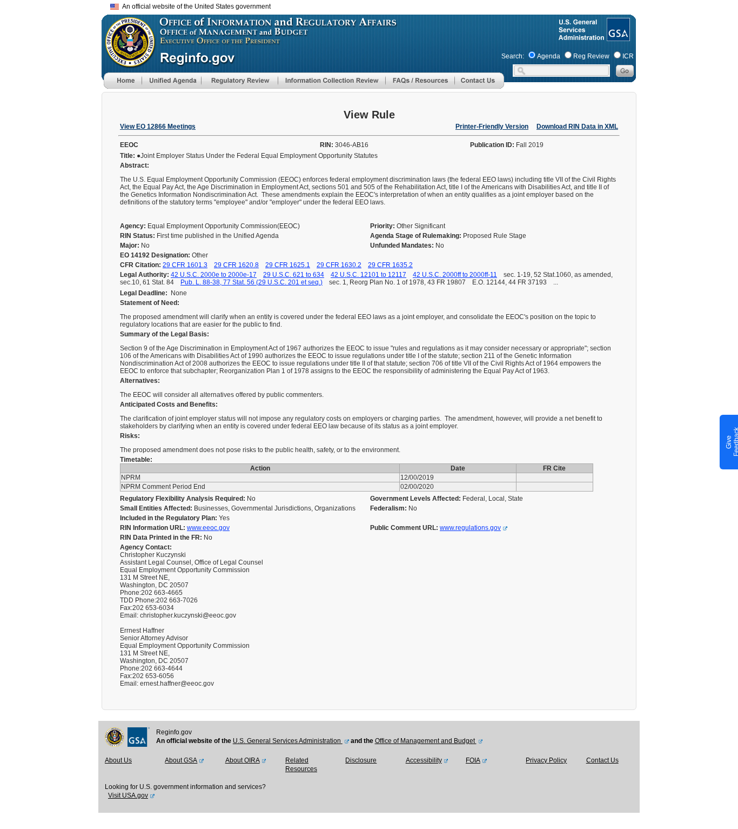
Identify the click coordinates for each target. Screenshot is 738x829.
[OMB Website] (126, 62)
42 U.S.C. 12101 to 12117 (368, 274)
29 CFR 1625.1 (287, 265)
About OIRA (242, 760)
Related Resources (301, 765)
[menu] (171, 80)
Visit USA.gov (128, 795)
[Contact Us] (479, 86)
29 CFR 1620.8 (236, 265)
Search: (512, 56)
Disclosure (361, 760)
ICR (628, 56)
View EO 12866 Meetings (158, 126)
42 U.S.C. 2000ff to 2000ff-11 (455, 274)
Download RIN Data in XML (577, 126)
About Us (118, 760)
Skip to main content (375, 5)
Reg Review (591, 56)
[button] (171, 80)
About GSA (181, 760)
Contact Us (602, 760)
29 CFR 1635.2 (390, 265)
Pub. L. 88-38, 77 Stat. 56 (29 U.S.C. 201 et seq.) (251, 282)
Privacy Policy (546, 760)
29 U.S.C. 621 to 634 (293, 274)
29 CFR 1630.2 (339, 265)
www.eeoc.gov (208, 528)
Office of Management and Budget (426, 741)
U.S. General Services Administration (288, 741)
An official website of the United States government (195, 6)
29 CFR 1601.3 (185, 265)
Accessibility (424, 760)
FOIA (473, 760)
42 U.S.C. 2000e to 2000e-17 (214, 274)
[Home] (123, 86)
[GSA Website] (617, 37)
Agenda (548, 56)
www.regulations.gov (470, 528)
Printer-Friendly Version (491, 126)
